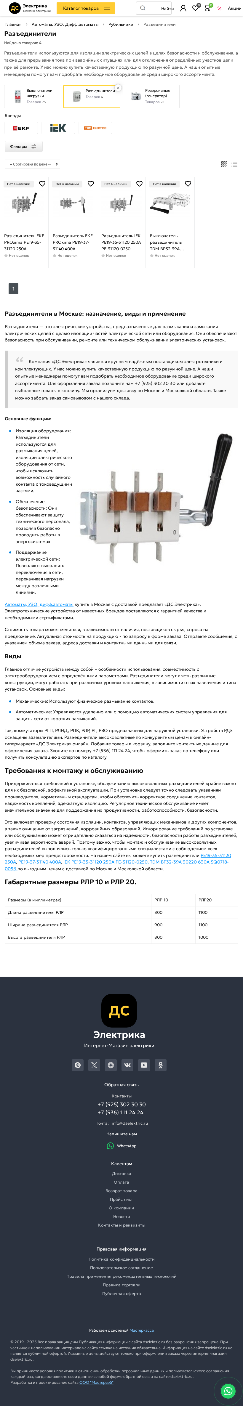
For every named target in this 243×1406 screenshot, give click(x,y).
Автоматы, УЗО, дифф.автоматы (39, 604)
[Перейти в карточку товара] (24, 203)
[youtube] (144, 1065)
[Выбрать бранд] (21, 128)
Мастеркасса (142, 1330)
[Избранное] (195, 8)
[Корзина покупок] (207, 8)
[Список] (234, 164)
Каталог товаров (81, 8)
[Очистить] (118, 87)
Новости (121, 1216)
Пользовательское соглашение (121, 1267)
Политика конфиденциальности (122, 1259)
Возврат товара (121, 1190)
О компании (121, 1208)
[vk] (127, 1065)
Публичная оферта (121, 1293)
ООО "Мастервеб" (96, 1382)
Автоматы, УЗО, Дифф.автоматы (65, 24)
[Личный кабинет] (183, 8)
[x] (94, 1065)
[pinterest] (78, 1065)
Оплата (121, 1182)
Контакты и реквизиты (121, 1225)
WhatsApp (126, 1145)
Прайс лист (121, 1199)
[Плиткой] (224, 164)
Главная (13, 24)
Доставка (121, 1173)
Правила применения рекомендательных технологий (121, 1276)
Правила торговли (121, 1285)
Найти (166, 8)
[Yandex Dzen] (111, 1065)
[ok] (161, 1065)
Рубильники (120, 24)
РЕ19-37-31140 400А (39, 862)
